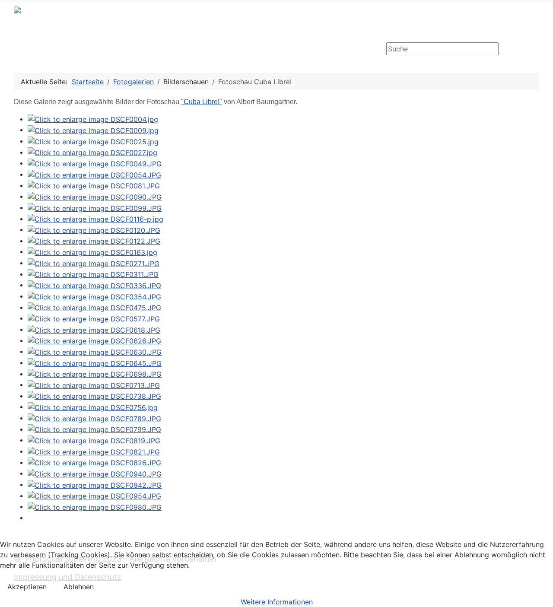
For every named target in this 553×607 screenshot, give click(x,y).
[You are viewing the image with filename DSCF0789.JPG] (94, 417)
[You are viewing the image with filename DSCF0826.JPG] (94, 462)
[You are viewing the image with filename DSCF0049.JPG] (95, 163)
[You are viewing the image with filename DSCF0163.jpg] (92, 251)
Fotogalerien (120, 49)
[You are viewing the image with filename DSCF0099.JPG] (95, 207)
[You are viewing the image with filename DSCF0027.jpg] (92, 152)
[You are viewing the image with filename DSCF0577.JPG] (94, 318)
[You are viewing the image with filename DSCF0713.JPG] (94, 384)
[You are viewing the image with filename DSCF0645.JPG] (95, 362)
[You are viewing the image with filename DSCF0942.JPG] (95, 484)
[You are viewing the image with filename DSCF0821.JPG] (94, 451)
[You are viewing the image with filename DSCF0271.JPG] (93, 262)
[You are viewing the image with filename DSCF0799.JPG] (94, 429)
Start (30, 49)
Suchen (520, 49)
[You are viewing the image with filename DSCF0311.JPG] (93, 274)
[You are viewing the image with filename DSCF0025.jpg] (93, 141)
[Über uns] (241, 49)
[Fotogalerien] (148, 49)
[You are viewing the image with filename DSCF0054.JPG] (94, 174)
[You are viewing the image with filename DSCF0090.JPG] (95, 196)
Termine (68, 49)
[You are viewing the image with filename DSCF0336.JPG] (94, 284)
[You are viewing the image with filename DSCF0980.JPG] (95, 506)
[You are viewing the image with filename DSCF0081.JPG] (94, 185)
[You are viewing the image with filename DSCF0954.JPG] (94, 495)
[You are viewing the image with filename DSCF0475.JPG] (94, 307)
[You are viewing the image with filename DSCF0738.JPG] (94, 395)
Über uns (219, 49)
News (178, 49)
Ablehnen (79, 586)
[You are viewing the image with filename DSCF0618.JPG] (94, 329)
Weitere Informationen (277, 601)
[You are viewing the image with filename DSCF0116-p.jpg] (95, 218)
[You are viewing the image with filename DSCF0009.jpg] (93, 129)
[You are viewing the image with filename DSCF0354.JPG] (94, 296)
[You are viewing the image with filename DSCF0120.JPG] (94, 229)
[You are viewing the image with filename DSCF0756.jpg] (93, 406)
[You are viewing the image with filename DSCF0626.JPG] (94, 340)
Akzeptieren (27, 586)
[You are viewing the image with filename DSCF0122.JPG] (94, 240)
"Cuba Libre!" (201, 101)
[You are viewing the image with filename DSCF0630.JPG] (95, 351)
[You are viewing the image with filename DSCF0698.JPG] (95, 373)
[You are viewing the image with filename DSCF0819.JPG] (94, 439)
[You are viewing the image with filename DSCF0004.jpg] (93, 118)
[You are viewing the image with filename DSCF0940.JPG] (95, 473)
